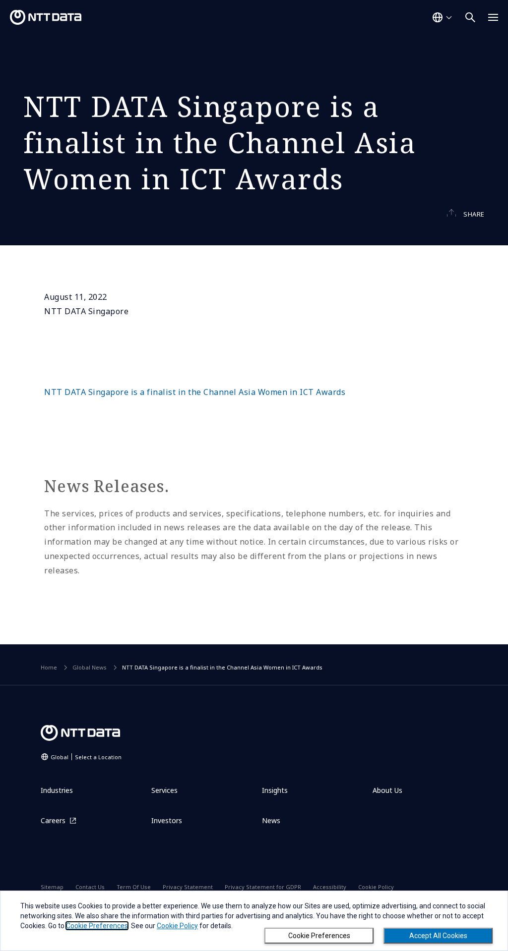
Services (164, 790)
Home (49, 667)
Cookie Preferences (319, 936)
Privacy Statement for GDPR (263, 887)
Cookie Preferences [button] (97, 926)
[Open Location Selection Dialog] (442, 17)
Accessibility (329, 887)
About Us (387, 790)
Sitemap (52, 887)
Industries (57, 790)
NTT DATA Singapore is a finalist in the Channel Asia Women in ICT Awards (194, 392)
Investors (166, 820)
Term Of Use (134, 887)
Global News (89, 667)
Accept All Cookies (438, 936)
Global (86, 757)
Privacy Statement (188, 887)
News (271, 820)
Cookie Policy (376, 887)
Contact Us (90, 887)
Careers (53, 820)
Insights (275, 790)
